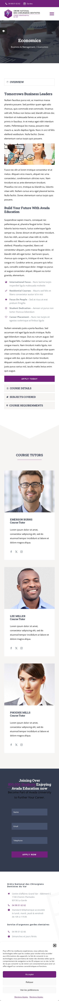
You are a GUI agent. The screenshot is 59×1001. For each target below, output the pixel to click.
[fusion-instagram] (21, 552)
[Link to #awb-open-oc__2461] (3, 31)
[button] (54, 945)
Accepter (29, 974)
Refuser (29, 982)
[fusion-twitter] (16, 552)
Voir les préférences (29, 990)
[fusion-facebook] (11, 552)
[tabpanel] (29, 236)
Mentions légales (21, 997)
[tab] (29, 82)
